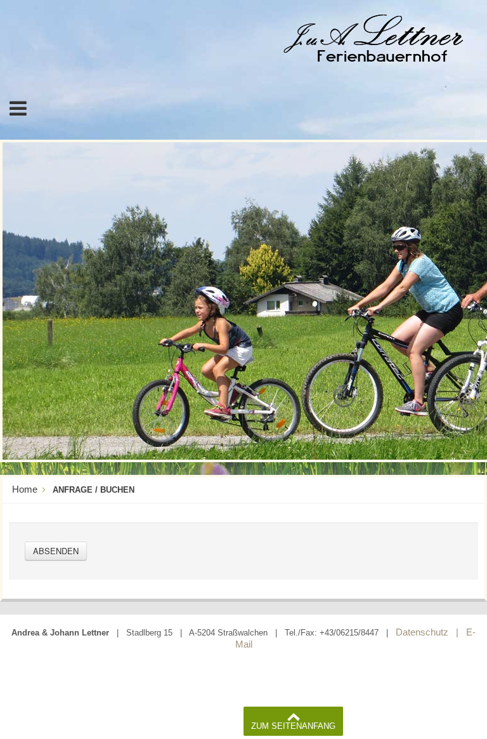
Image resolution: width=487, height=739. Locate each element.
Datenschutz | (427, 632)
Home (24, 489)
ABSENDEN (56, 551)
